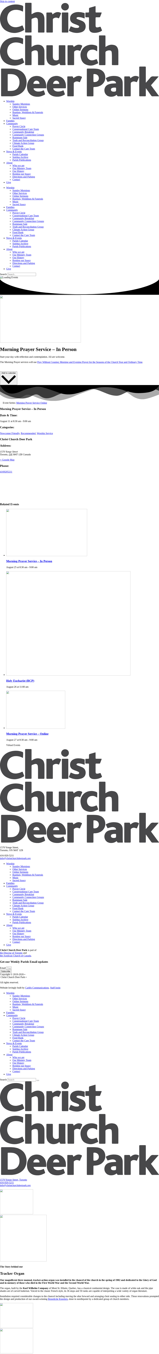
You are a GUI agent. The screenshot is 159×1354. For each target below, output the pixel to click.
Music (15, 115)
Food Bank (17, 146)
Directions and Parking (23, 176)
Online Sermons (20, 109)
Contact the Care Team (23, 148)
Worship (10, 101)
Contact (16, 179)
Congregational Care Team (25, 129)
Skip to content (7, 1)
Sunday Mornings (21, 104)
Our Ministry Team (21, 168)
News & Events (14, 151)
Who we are (18, 165)
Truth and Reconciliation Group (28, 140)
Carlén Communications (37, 987)
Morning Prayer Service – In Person (29, 561)
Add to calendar (9, 373)
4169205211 (6, 471)
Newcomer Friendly (10, 433)
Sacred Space (19, 118)
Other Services (19, 106)
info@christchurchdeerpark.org (15, 858)
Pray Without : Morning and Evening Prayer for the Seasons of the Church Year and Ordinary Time (89, 362)
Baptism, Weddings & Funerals (27, 112)
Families (10, 120)
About (9, 162)
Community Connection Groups (28, 134)
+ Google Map (7, 459)
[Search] (38, 1080)
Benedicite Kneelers (58, 1299)
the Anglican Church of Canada (15, 955)
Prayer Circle (18, 126)
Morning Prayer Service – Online (27, 733)
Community (12, 123)
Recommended (28, 433)
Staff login (55, 987)
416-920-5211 (7, 1182)
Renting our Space (21, 174)
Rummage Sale (19, 137)
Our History (18, 171)
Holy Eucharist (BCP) (20, 680)
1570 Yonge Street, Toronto (13, 1179)
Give (8, 182)
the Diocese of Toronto (11, 953)
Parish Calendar (20, 154)
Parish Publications (21, 160)
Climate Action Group (23, 143)
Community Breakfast (23, 132)
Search (3, 274)
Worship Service (45, 433)
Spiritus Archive (20, 157)
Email (3, 968)
